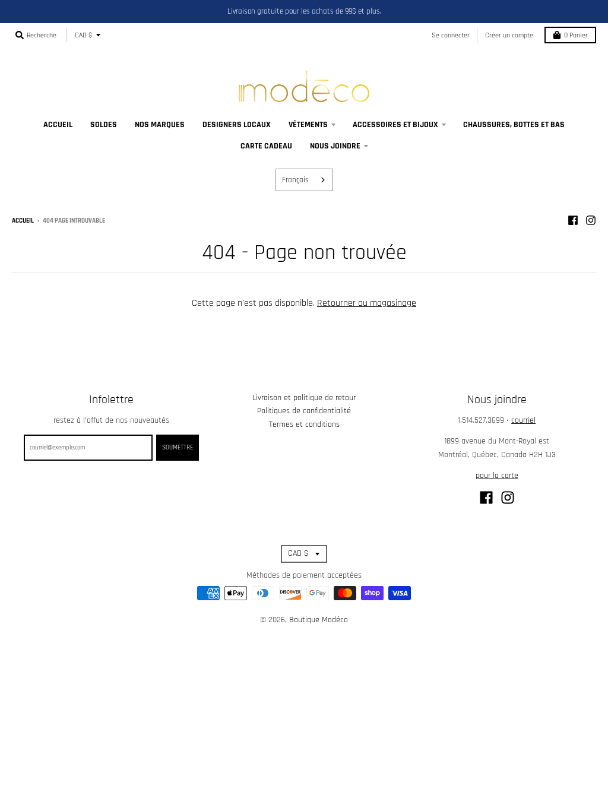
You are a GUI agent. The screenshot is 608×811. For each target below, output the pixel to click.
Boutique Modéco (318, 619)
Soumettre (177, 447)
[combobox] (304, 180)
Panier (576, 35)
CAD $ (83, 35)
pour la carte (497, 475)
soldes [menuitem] (103, 124)
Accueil (23, 221)
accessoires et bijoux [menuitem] (395, 124)
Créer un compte (509, 35)
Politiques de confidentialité (304, 411)
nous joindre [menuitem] (335, 146)
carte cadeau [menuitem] (266, 146)
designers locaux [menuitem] (236, 124)
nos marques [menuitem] (160, 124)
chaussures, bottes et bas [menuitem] (514, 124)
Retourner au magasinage (366, 303)
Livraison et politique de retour (304, 397)
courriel (523, 420)
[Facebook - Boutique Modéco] (573, 220)
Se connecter (451, 35)
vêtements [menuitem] (308, 124)
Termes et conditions (304, 424)
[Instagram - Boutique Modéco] (590, 220)
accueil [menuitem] (57, 124)
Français (295, 180)
